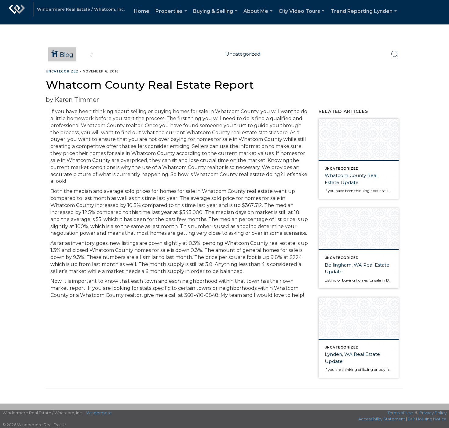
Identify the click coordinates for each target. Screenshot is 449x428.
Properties (172, 16)
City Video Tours (303, 16)
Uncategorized (62, 71)
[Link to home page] (17, 12)
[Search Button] (395, 54)
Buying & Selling (216, 16)
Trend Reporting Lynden (364, 16)
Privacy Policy (433, 412)
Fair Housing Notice (427, 418)
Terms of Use (400, 412)
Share (439, 83)
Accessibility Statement (381, 418)
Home (141, 11)
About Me (259, 16)
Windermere (99, 412)
